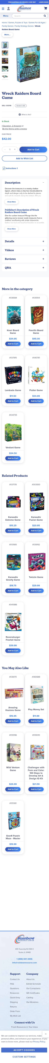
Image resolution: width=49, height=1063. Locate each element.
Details (9, 241)
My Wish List (15, 1015)
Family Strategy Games (24, 26)
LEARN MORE (43, 2)
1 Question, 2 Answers (11, 125)
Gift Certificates (33, 993)
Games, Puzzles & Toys (17, 22)
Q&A (8, 267)
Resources (14, 993)
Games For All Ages (37, 22)
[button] (6, 52)
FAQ (12, 983)
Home (4, 22)
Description (12, 182)
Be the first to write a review (14, 129)
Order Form (15, 1011)
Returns (13, 1006)
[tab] (7, 35)
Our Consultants (33, 988)
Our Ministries (32, 1002)
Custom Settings (24, 1056)
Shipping (14, 1002)
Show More (11, 202)
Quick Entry (15, 997)
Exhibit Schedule (33, 983)
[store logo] (24, 8)
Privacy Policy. (39, 1041)
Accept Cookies (24, 1050)
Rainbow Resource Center (24, 939)
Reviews (10, 259)
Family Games (7, 26)
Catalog (29, 997)
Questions (14, 988)
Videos (9, 250)
